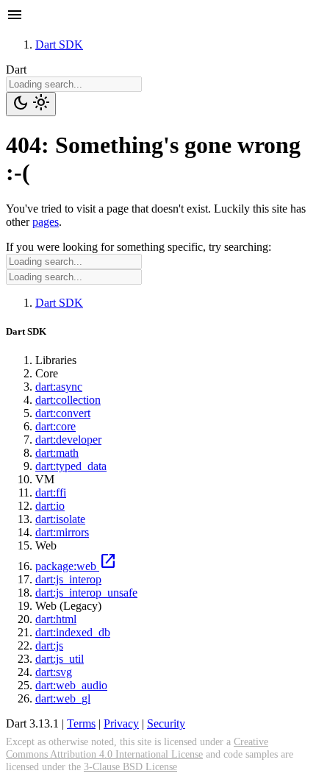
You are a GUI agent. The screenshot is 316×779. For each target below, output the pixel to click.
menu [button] (15, 15)
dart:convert (62, 413)
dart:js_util (59, 658)
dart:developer (68, 439)
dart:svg (53, 672)
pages (45, 222)
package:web (76, 566)
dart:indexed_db (72, 632)
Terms (81, 723)
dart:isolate (60, 519)
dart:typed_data (71, 466)
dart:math (57, 453)
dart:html (55, 619)
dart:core (55, 426)
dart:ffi (50, 492)
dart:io (50, 505)
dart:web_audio (71, 685)
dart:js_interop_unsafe (86, 592)
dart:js (49, 645)
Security (166, 723)
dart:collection (68, 400)
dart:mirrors (62, 532)
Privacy (121, 723)
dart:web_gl (62, 698)
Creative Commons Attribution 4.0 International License (137, 748)
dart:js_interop (68, 579)
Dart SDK (59, 44)
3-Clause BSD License (130, 766)
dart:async (58, 386)
